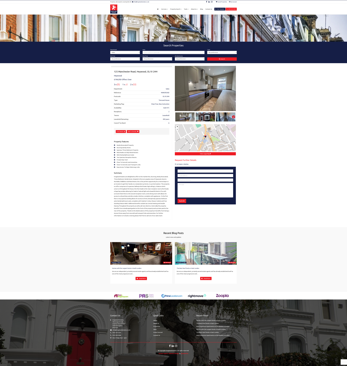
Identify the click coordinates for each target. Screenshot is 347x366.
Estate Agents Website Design (169, 353)
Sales (184, 262)
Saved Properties (222, 2)
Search (223, 59)
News (119, 262)
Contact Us (208, 9)
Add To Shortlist (132, 131)
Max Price (145, 56)
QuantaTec (184, 353)
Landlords (178, 262)
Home (155, 320)
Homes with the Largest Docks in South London (126, 268)
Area (144, 49)
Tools (186, 9)
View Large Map (205, 154)
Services (164, 9)
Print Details (120, 131)
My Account (233, 2)
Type (208, 49)
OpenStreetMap (229, 150)
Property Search (175, 9)
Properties (156, 326)
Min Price (112, 56)
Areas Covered (157, 332)
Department (113, 49)
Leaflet (224, 150)
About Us (194, 9)
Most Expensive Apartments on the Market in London (213, 326)
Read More (142, 278)
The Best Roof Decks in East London (188, 268)
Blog (201, 9)
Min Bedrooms (179, 56)
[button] (205, 136)
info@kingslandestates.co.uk (141, 2)
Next (233, 88)
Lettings (114, 262)
